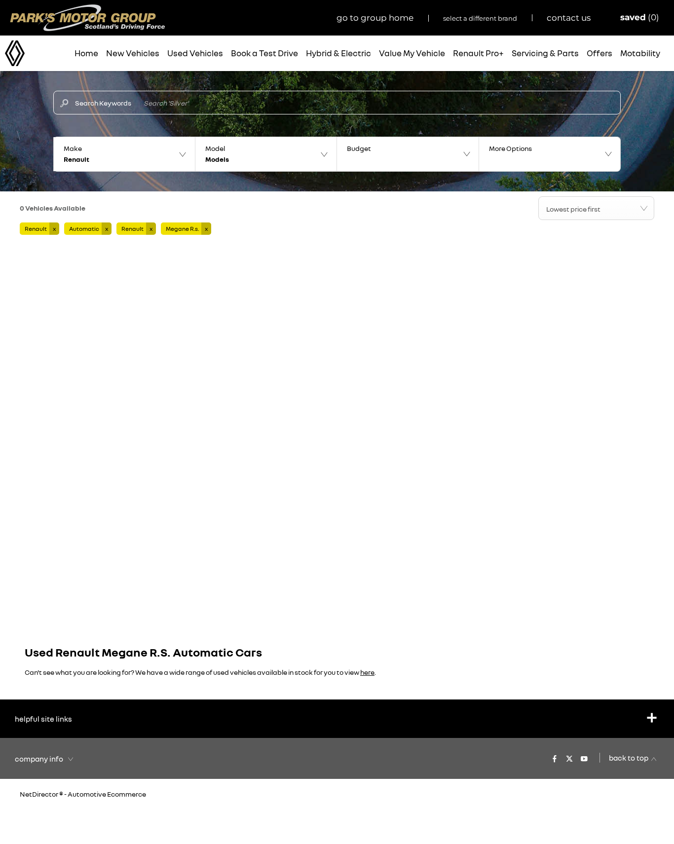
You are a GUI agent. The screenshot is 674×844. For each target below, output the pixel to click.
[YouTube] (584, 757)
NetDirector (39, 794)
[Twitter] (569, 757)
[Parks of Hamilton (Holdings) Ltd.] (87, 17)
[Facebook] (555, 757)
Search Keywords (103, 103)
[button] (124, 154)
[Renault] (15, 53)
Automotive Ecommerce (107, 794)
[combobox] (596, 208)
